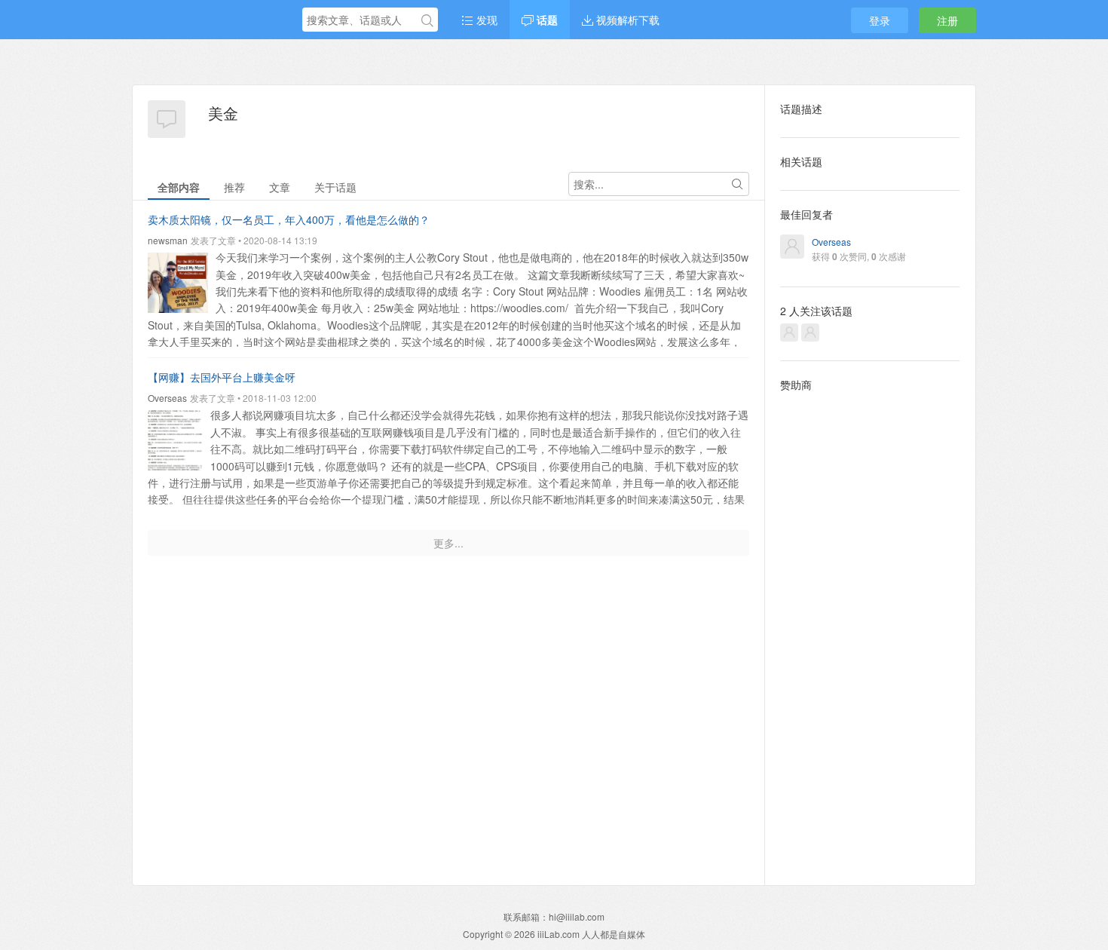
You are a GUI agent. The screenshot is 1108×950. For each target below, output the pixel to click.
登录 (879, 20)
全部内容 (179, 187)
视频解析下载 (626, 19)
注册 (947, 20)
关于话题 (335, 187)
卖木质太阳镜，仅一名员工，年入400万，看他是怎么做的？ (289, 219)
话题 (546, 19)
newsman (168, 240)
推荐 (234, 187)
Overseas (167, 397)
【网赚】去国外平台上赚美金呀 (221, 377)
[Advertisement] (870, 626)
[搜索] (427, 20)
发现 (485, 19)
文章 (279, 187)
